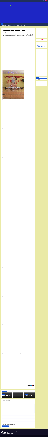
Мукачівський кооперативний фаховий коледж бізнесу (24, 3)
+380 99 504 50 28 (38, 45)
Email (2, 417)
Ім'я (2, 414)
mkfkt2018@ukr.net (40, 44)
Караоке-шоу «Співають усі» (29, 395)
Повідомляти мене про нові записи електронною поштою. (9, 424)
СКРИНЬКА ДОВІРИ (23, 25)
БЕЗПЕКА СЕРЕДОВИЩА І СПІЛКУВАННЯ (6, 25)
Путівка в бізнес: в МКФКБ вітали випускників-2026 (6, 395)
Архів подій (18, 25)
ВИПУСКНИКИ (13, 25)
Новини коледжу (4, 394)
